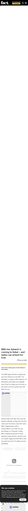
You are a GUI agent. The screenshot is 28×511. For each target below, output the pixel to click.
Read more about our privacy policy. (15, 497)
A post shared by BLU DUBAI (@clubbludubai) (14, 481)
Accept (23, 499)
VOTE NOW (16, 3)
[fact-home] (5, 2)
